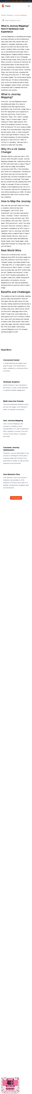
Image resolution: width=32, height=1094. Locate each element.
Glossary (10, 15)
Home (3, 15)
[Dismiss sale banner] (18, 1078)
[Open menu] (29, 6)
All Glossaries (16, 498)
